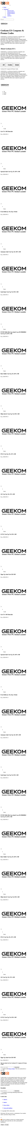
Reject (2, 1124)
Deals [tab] (4, 94)
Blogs (4, 17)
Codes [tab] (4, 92)
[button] (15, 9)
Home (4, 7)
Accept (6, 1124)
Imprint (5, 1102)
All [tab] (4, 91)
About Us (5, 1099)
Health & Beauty (11, 13)
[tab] (3, 65)
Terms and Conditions (7, 1108)
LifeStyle (9, 15)
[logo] (5, 4)
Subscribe (17, 1067)
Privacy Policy (11, 1068)
